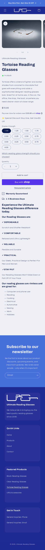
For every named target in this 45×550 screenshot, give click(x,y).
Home (9, 435)
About (9, 446)
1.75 (37, 131)
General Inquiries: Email (17, 523)
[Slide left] (17, 52)
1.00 (6, 131)
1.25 (16, 131)
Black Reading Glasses (17, 476)
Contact (10, 452)
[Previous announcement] (4, 3)
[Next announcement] (40, 3)
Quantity (5, 161)
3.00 (6, 142)
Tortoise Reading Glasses (17, 487)
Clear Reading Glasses (16, 482)
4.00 (6, 147)
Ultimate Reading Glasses (25, 544)
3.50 (26, 142)
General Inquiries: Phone (17, 517)
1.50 (26, 131)
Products (10, 440)
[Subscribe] (37, 375)
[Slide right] (28, 52)
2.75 (37, 136)
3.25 (16, 142)
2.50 (26, 136)
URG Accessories (14, 493)
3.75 (37, 142)
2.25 (16, 136)
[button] (5, 10)
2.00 (6, 136)
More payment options (22, 188)
